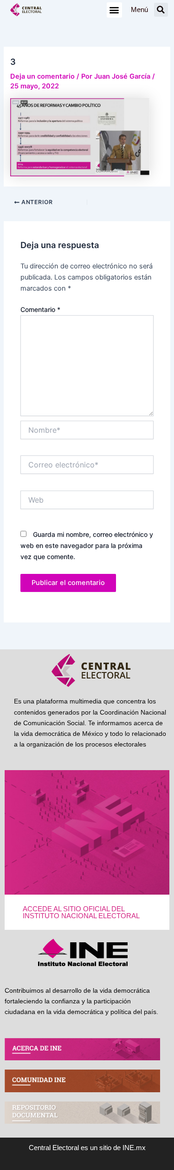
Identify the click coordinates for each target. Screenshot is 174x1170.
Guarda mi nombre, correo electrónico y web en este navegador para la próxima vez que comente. (86, 545)
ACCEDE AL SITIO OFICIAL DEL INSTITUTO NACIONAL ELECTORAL (81, 912)
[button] (114, 10)
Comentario (40, 309)
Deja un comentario (42, 76)
